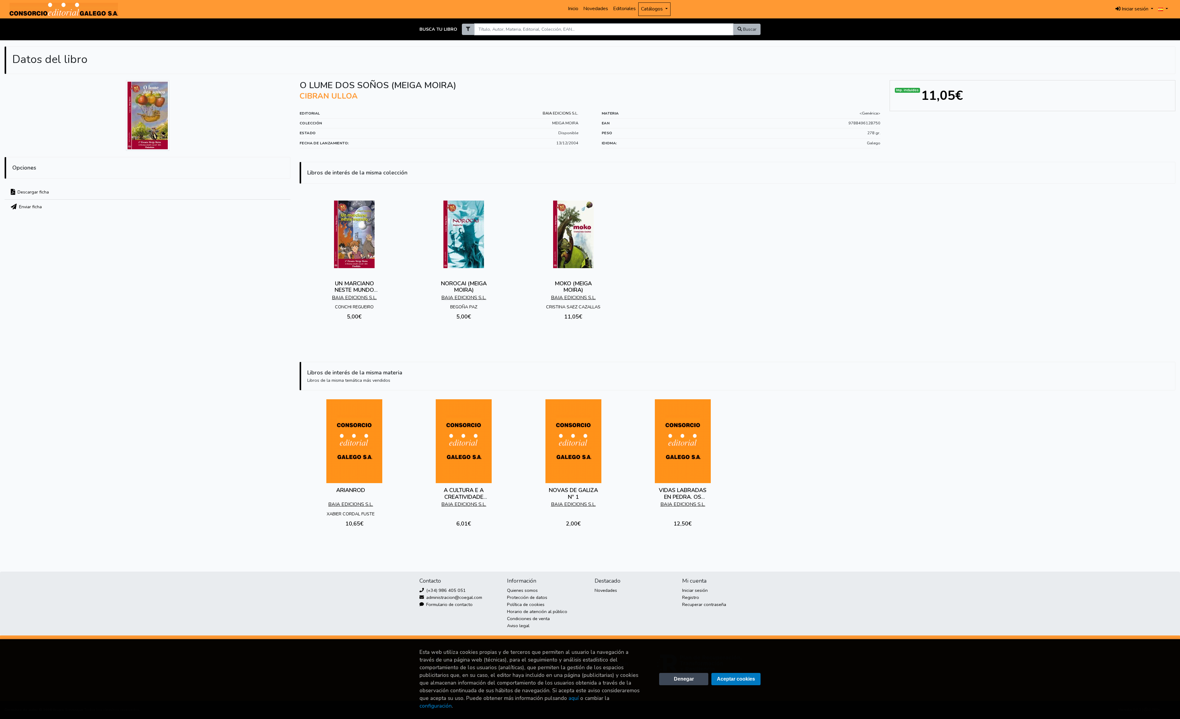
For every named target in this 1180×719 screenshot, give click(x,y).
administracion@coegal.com (453, 597)
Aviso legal (518, 626)
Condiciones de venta (528, 618)
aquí (573, 698)
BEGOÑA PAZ (463, 307)
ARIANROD (350, 490)
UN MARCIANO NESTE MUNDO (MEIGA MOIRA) (354, 290)
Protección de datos (527, 597)
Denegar (684, 679)
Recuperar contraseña (704, 604)
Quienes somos (522, 590)
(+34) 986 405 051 (445, 590)
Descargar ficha (32, 192)
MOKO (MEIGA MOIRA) (573, 287)
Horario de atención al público (537, 611)
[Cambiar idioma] (1163, 9)
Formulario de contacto (449, 604)
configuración (435, 705)
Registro (690, 597)
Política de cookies (526, 604)
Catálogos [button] (652, 9)
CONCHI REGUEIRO (354, 307)
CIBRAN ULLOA (329, 96)
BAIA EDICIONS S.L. (560, 113)
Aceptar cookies (736, 679)
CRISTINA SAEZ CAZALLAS (573, 307)
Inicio (573, 8)
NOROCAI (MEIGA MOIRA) (464, 287)
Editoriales (624, 8)
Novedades (595, 8)
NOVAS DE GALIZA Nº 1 (573, 493)
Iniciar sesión (695, 590)
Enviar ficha (30, 207)
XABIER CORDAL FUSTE (351, 514)
